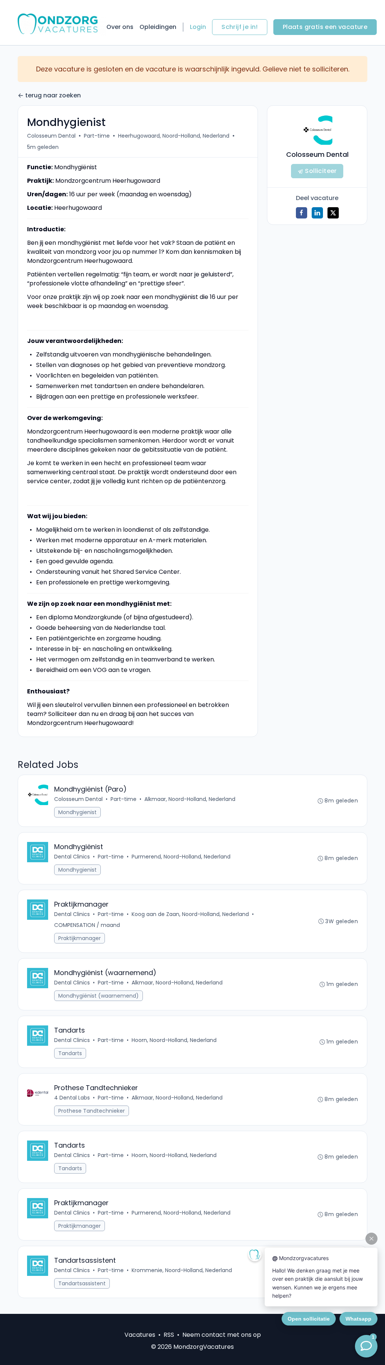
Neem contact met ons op (221, 1334)
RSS (169, 1334)
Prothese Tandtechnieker (91, 1111)
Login (198, 27)
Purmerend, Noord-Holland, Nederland (181, 856)
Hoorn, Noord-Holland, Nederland (174, 1040)
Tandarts (70, 1053)
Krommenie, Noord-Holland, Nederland (182, 1270)
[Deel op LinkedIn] (317, 212)
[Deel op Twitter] (333, 212)
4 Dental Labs (72, 1097)
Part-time (97, 136)
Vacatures (139, 1334)
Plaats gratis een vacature (325, 27)
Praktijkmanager (79, 938)
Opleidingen (157, 27)
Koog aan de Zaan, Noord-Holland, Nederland (190, 914)
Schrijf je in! (239, 27)
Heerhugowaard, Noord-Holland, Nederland (173, 136)
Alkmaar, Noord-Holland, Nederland (189, 799)
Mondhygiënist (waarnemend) (98, 995)
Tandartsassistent (82, 1283)
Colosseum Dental (51, 136)
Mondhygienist (77, 812)
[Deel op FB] (301, 212)
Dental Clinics (72, 856)
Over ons (119, 27)
